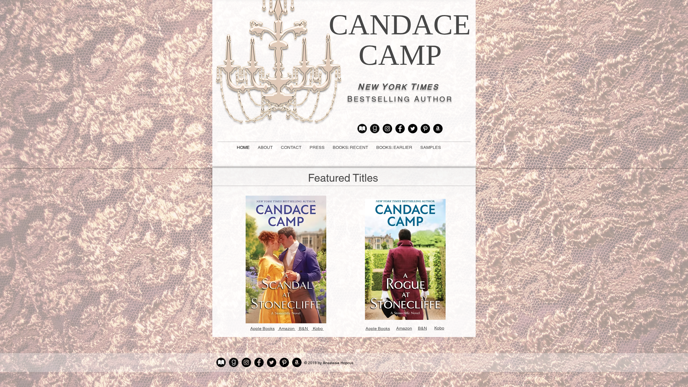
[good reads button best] (374, 128)
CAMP (400, 55)
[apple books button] (362, 128)
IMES (427, 87)
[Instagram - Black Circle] (387, 128)
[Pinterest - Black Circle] (425, 128)
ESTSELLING (382, 99)
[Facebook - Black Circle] (400, 128)
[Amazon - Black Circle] (438, 128)
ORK (397, 87)
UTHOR (437, 99)
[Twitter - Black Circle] (412, 128)
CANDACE (400, 24)
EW (372, 87)
